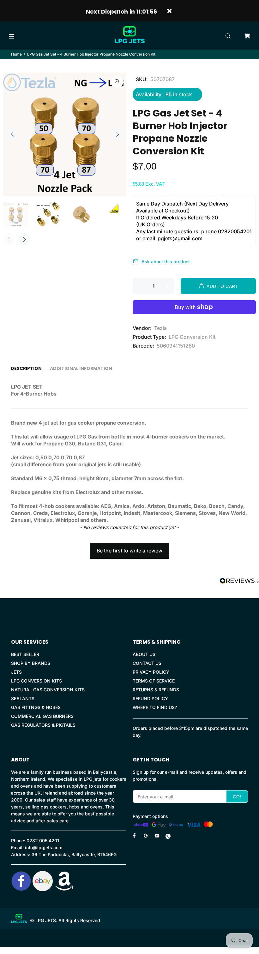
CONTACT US (147, 663)
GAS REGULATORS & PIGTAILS (43, 725)
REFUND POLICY (150, 698)
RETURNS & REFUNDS (156, 689)
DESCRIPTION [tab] (26, 368)
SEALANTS (22, 698)
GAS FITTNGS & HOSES (36, 707)
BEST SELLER (25, 654)
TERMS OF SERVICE (154, 680)
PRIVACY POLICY (151, 672)
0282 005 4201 (43, 840)
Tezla (160, 328)
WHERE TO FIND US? (155, 707)
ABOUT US (144, 654)
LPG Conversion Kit (192, 337)
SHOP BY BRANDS (30, 663)
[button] (129, 548)
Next (117, 134)
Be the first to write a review (129, 550)
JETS (16, 672)
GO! (237, 796)
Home (16, 54)
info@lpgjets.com (43, 847)
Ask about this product (166, 261)
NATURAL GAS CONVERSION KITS (48, 689)
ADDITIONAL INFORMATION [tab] (81, 368)
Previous (12, 134)
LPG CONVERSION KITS (36, 680)
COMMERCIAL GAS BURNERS (42, 716)
